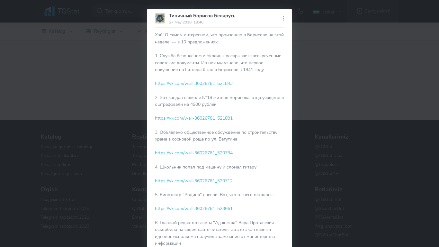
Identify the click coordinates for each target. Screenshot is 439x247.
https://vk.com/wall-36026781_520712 (194, 181)
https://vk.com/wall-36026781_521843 (194, 83)
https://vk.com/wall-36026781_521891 (194, 118)
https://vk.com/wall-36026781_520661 (194, 208)
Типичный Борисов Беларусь (202, 16)
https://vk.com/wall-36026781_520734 (194, 153)
